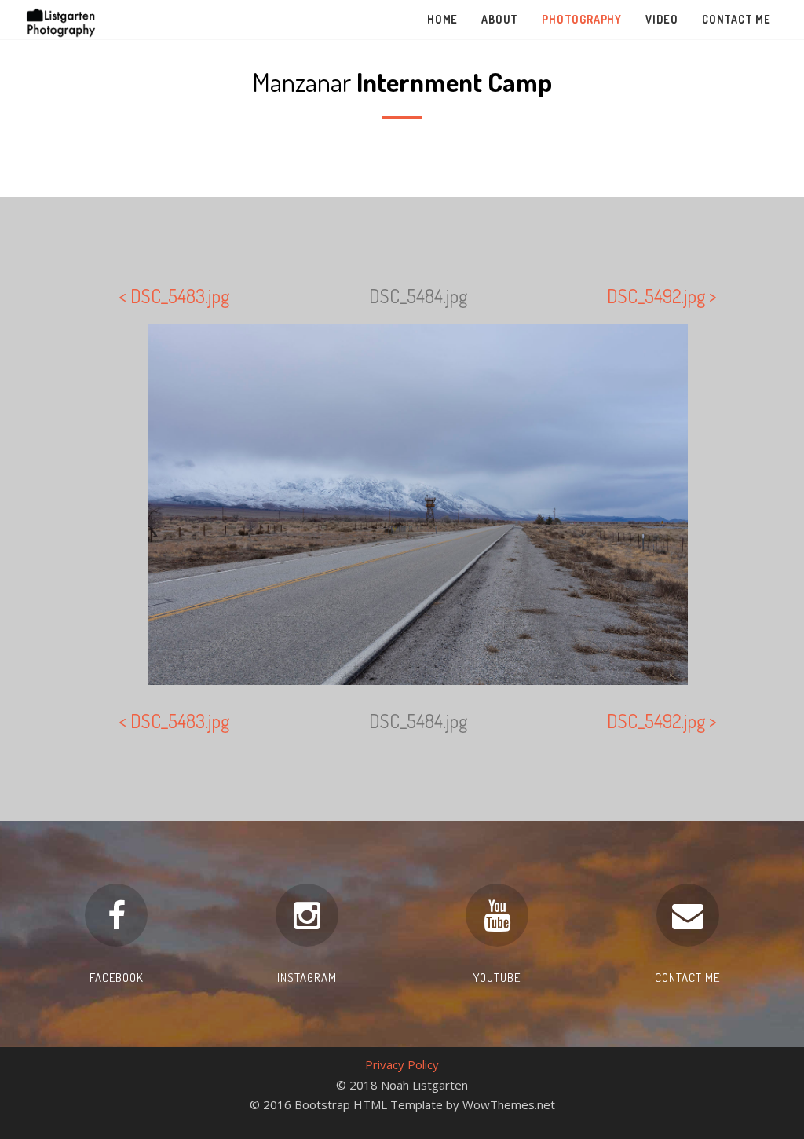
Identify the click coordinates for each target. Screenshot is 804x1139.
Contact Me (736, 19)
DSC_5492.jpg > (662, 296)
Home (442, 19)
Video (661, 19)
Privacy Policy (402, 1064)
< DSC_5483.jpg (174, 296)
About (499, 19)
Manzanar (402, 81)
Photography (582, 19)
